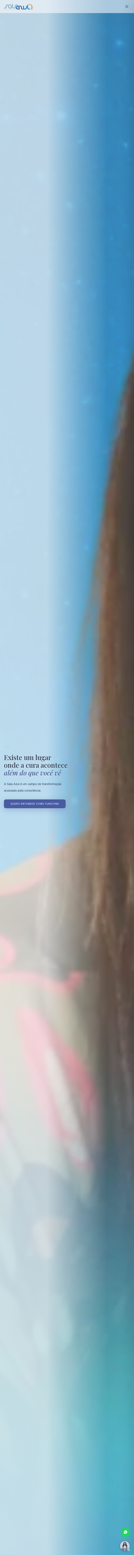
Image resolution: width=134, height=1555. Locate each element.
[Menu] (127, 6)
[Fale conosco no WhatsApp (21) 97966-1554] (125, 1532)
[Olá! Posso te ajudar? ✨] (125, 1546)
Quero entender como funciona (35, 803)
